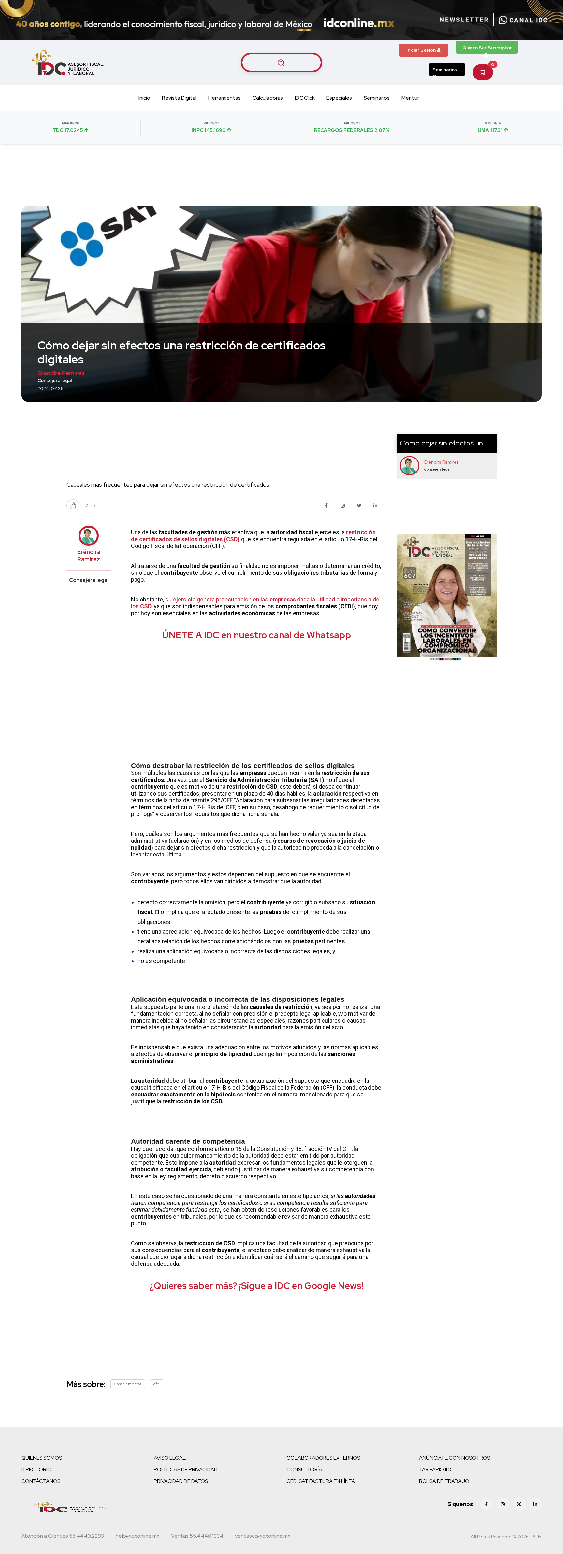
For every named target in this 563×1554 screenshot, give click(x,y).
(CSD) (232, 539)
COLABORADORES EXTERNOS (323, 1457)
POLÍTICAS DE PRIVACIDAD (186, 1469)
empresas (282, 599)
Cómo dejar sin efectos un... (444, 443)
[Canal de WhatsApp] (523, 20)
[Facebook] (486, 1504)
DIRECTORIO (36, 1469)
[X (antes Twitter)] (519, 1504)
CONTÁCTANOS (40, 1481)
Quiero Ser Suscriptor (487, 47)
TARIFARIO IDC (436, 1469)
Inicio (144, 97)
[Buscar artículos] (281, 62)
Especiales (339, 97)
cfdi (156, 1384)
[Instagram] (502, 1504)
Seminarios (444, 70)
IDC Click (305, 97)
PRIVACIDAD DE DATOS (181, 1481)
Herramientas (224, 97)
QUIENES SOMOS (41, 1457)
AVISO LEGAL (170, 1457)
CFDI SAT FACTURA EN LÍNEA (320, 1481)
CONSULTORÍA (304, 1469)
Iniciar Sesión (421, 50)
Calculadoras (268, 97)
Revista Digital (179, 97)
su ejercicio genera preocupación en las (217, 599)
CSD (146, 606)
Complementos (127, 1384)
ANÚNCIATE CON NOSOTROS (454, 1457)
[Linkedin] (535, 1504)
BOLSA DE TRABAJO (444, 1481)
